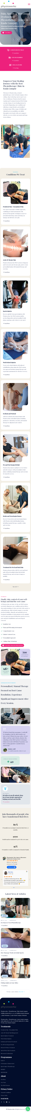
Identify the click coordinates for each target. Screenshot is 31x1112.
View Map (16, 68)
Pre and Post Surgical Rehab (11, 465)
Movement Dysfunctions (7, 1053)
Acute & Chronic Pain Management (9, 1033)
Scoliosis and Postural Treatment (9, 1041)
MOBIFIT (3, 1069)
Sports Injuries (7, 311)
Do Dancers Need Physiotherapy (11, 923)
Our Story (3, 1079)
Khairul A (10, 872)
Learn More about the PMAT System (14, 645)
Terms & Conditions (6, 1092)
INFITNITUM (4, 1072)
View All (15, 586)
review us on (11, 867)
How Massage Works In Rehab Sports (12, 953)
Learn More (8, 32)
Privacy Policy (4, 1095)
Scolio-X (3, 1060)
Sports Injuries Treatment (7, 1035)
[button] (13, 39)
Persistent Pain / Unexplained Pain (13, 207)
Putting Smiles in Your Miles (9, 983)
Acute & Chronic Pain (9, 260)
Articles (5, 915)
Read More (7, 221)
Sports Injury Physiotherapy (8, 1066)
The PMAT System (5, 1085)
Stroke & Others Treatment (8, 1047)
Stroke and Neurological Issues (12, 516)
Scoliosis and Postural (9, 414)
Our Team (3, 1082)
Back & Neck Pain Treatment (8, 1050)
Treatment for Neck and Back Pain (13, 567)
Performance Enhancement (7, 1063)
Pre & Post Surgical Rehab (7, 1044)
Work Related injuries (9, 362)
